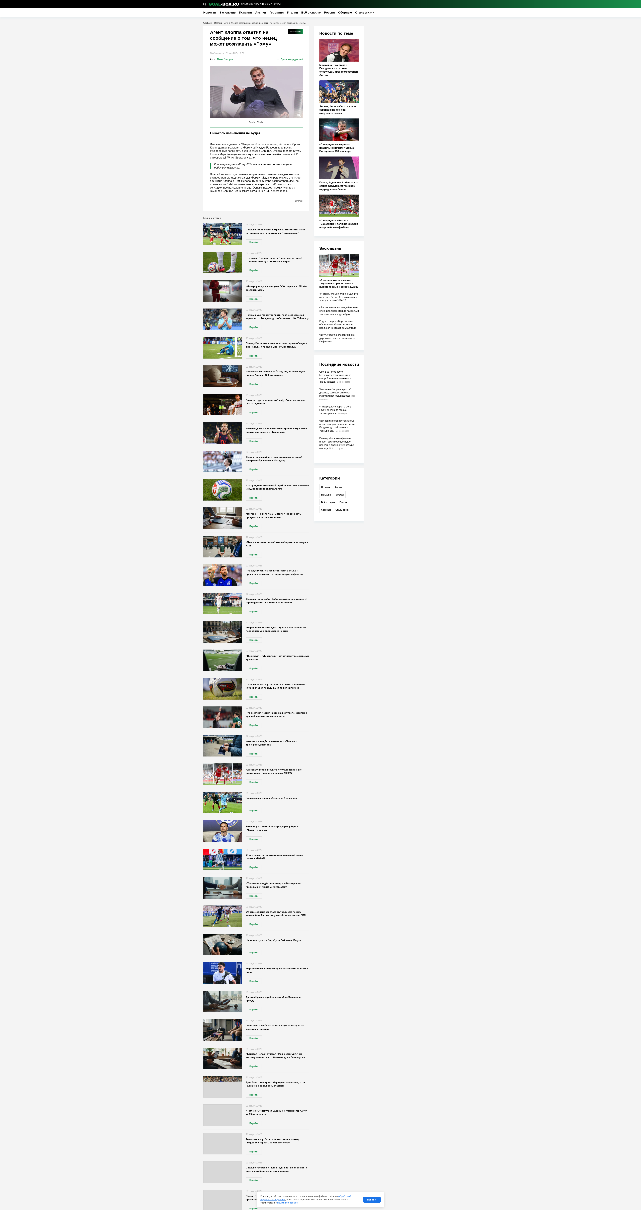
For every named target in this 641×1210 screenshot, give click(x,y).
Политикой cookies (287, 1202)
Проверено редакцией (291, 59)
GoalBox (207, 23)
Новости (209, 12)
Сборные (345, 12)
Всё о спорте (311, 12)
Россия (329, 12)
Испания (245, 12)
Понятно (372, 1199)
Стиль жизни (364, 12)
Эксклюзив (227, 12)
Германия (276, 12)
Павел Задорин (225, 59)
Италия (292, 12)
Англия (260, 12)
